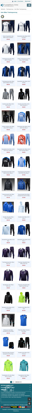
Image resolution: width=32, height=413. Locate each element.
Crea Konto (20, 1)
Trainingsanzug (9, 9)
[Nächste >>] (18, 382)
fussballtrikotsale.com (15, 409)
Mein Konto (27, 1)
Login (15, 1)
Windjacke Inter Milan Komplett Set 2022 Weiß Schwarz (8, 331)
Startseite (3, 9)
